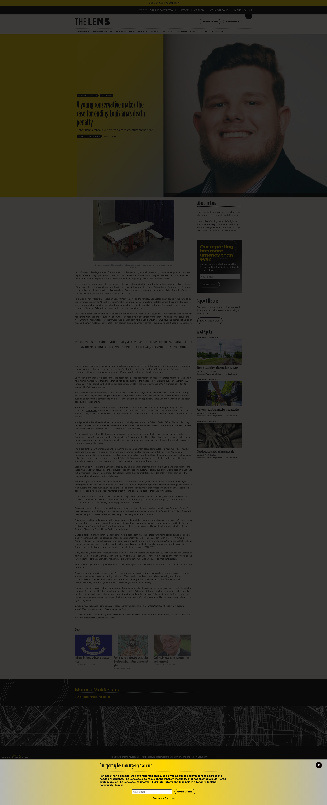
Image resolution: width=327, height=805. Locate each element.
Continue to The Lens (163, 798)
